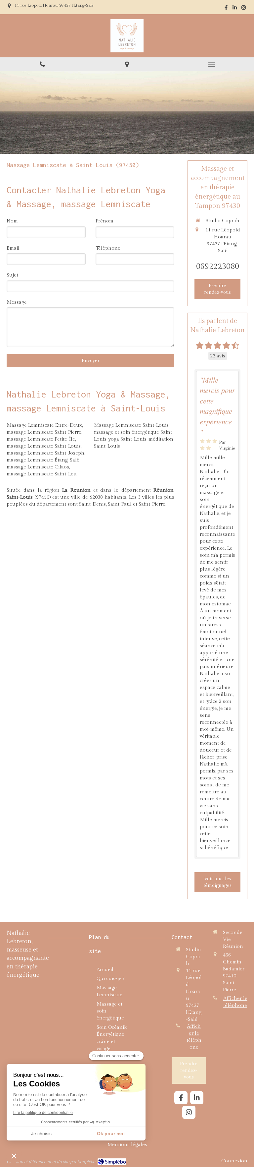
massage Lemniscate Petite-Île (41, 439)
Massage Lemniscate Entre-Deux (44, 425)
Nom (12, 221)
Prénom (104, 221)
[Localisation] (127, 64)
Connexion (234, 1161)
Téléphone (108, 248)
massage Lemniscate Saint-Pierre (44, 432)
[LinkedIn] (235, 9)
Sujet (12, 275)
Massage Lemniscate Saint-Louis (131, 425)
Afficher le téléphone (194, 1036)
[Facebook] (226, 9)
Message (17, 302)
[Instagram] (243, 9)
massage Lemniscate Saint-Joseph (45, 453)
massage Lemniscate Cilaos (38, 467)
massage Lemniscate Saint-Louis (44, 446)
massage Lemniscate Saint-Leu (42, 474)
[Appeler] (42, 64)
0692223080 (217, 266)
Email (13, 248)
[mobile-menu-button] (211, 64)
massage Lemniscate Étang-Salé (43, 460)
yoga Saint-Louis (127, 439)
